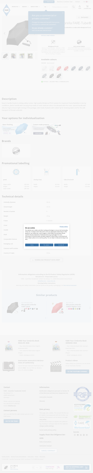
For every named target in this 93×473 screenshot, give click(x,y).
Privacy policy (64, 226)
